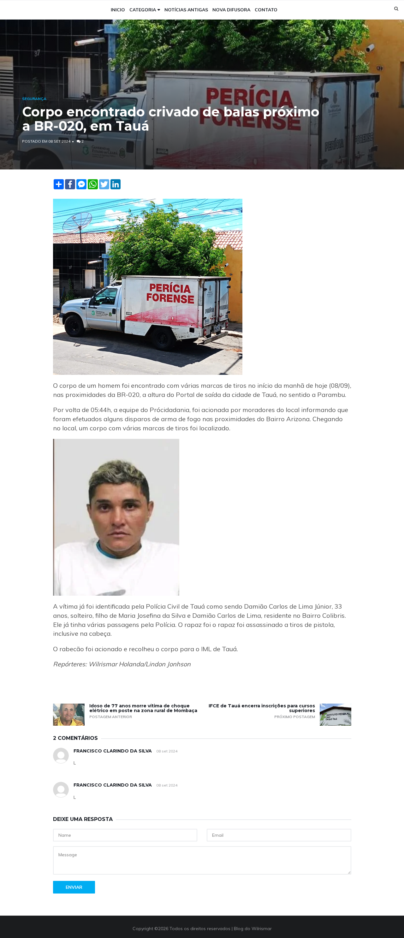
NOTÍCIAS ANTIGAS (186, 10)
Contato (266, 10)
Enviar (74, 887)
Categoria (142, 10)
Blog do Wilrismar (253, 928)
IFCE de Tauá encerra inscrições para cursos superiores (262, 708)
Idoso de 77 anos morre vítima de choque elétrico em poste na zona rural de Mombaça (143, 708)
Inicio (118, 10)
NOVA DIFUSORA (231, 10)
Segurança (34, 98)
